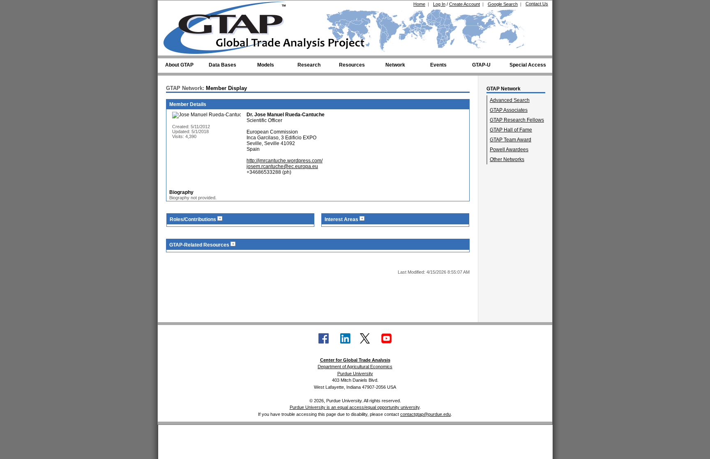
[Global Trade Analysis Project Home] (229, 25)
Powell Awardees (509, 149)
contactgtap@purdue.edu (425, 414)
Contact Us (537, 3)
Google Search (503, 4)
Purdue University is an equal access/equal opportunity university (355, 407)
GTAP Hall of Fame (511, 130)
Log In (439, 4)
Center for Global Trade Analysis (355, 360)
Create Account (464, 4)
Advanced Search (510, 100)
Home (419, 4)
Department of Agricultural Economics (355, 366)
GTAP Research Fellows (517, 120)
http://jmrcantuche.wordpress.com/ (285, 161)
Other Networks (507, 159)
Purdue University (355, 373)
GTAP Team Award (510, 140)
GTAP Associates (509, 110)
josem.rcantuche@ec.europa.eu (282, 166)
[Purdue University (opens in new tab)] (176, 7)
